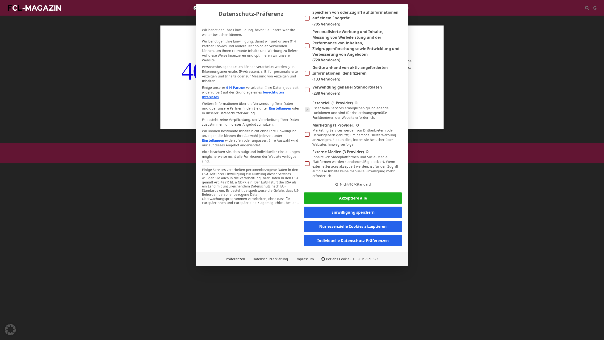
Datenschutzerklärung (270, 259)
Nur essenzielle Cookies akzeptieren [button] (353, 226)
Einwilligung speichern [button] (353, 212)
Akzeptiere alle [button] (353, 198)
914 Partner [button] (235, 87)
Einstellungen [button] (280, 108)
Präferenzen (235, 259)
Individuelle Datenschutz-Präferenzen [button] (353, 240)
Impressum (305, 259)
